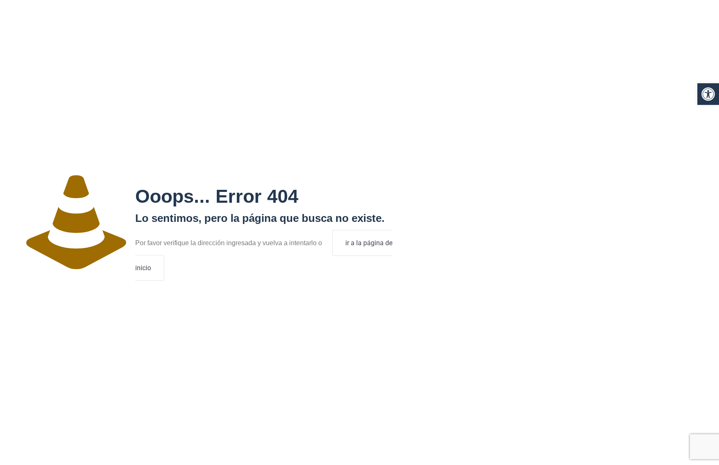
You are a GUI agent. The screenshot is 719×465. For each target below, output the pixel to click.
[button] (708, 94)
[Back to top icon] (679, 448)
